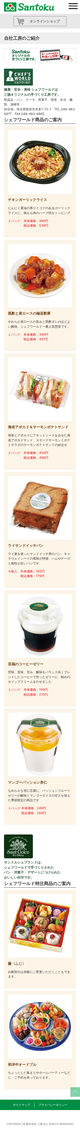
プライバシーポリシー (52, 1105)
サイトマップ (21, 1105)
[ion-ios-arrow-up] (75, 1092)
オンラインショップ (45, 21)
